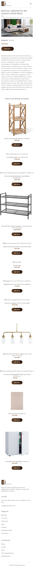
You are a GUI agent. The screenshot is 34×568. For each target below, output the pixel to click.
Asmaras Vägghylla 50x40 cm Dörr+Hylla (17, 303)
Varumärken (4, 533)
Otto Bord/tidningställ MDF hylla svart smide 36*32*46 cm (17, 375)
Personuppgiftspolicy (7, 553)
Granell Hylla (17, 265)
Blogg (3, 544)
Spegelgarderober (6, 530)
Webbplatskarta (5, 556)
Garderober (4, 521)
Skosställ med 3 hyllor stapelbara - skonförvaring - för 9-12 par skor (17, 227)
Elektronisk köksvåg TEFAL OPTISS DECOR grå (17, 246)
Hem (2, 16)
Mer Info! (7, 49)
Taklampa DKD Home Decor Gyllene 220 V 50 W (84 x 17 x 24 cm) (17, 354)
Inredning (11, 40)
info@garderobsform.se (8, 505)
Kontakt (3, 547)
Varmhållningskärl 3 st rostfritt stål (17, 157)
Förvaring (4, 518)
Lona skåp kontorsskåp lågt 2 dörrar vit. (17, 461)
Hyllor (3, 524)
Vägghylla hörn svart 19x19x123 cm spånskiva (17, 284)
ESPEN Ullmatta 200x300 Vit (17, 413)
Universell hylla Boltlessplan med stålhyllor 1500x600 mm (17, 177)
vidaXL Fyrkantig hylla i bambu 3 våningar (17, 138)
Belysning (4, 515)
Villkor (3, 550)
